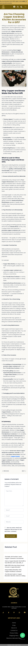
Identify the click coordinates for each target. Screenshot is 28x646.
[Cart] (18, 7)
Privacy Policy (14, 633)
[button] (14, 7)
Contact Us (14, 630)
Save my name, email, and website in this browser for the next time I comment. (13, 529)
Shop (14, 625)
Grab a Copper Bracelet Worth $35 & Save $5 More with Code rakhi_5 (15, 562)
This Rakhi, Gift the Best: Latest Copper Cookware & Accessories (14, 557)
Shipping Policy (14, 635)
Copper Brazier (15, 456)
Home (14, 623)
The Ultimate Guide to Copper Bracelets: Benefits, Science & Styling (15, 575)
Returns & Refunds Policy (14, 638)
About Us (14, 628)
